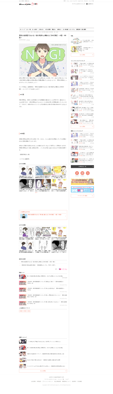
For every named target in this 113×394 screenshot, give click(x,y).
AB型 (21, 311)
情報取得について (66, 381)
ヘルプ (66, 379)
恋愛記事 (78, 29)
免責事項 (74, 381)
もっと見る (43, 370)
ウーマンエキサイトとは (50, 379)
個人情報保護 (57, 381)
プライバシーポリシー (47, 381)
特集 (72, 35)
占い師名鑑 (65, 29)
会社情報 (33, 381)
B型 (25, 311)
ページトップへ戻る (82, 195)
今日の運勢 (48, 29)
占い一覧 (28, 29)
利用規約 (39, 381)
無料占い (59, 29)
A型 (29, 311)
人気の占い (41, 29)
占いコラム (72, 29)
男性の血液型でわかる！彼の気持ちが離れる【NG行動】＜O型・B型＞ (38, 261)
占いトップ (22, 29)
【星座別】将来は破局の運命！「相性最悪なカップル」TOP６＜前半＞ (38, 265)
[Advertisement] (56, 16)
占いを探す (34, 29)
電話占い (54, 29)
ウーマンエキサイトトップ (78, 3)
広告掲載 (79, 381)
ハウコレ (28, 39)
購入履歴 (84, 29)
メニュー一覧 (61, 379)
